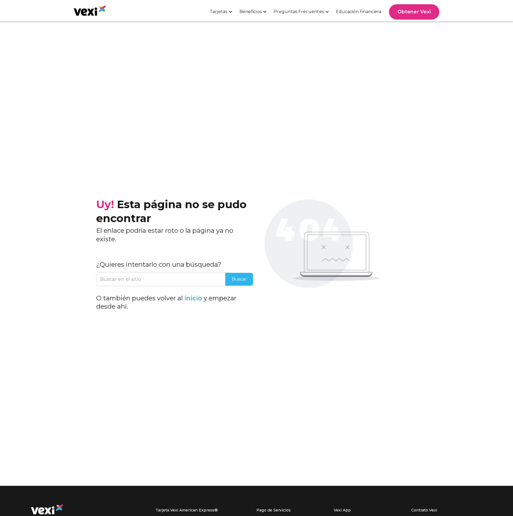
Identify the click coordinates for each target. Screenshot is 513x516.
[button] (221, 11)
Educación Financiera (358, 11)
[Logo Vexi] (47, 509)
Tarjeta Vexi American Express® (187, 510)
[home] (90, 10)
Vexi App (342, 510)
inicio (193, 298)
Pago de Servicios (273, 510)
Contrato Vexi (424, 510)
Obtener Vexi (414, 12)
